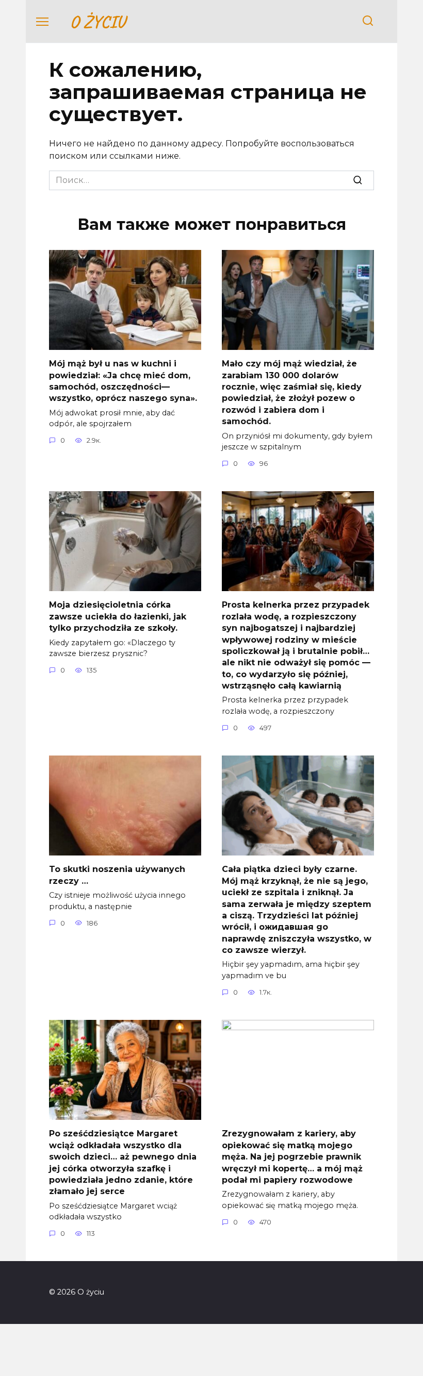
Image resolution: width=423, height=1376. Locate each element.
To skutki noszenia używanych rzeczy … (117, 874)
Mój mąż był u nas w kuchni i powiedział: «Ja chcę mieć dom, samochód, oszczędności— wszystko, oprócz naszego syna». (123, 381)
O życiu (97, 21)
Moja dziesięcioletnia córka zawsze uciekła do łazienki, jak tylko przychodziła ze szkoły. (117, 616)
